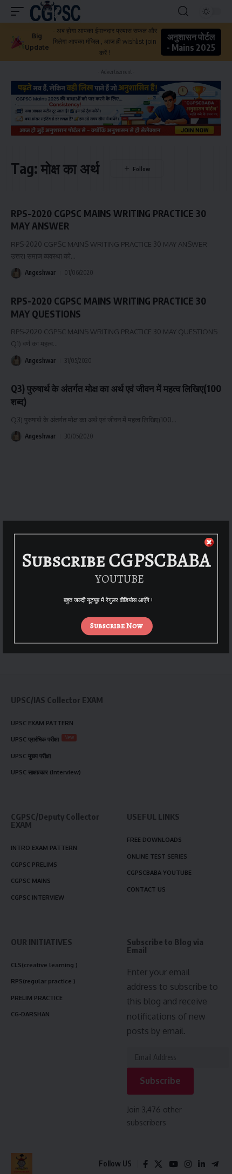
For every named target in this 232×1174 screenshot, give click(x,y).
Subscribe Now (116, 625)
